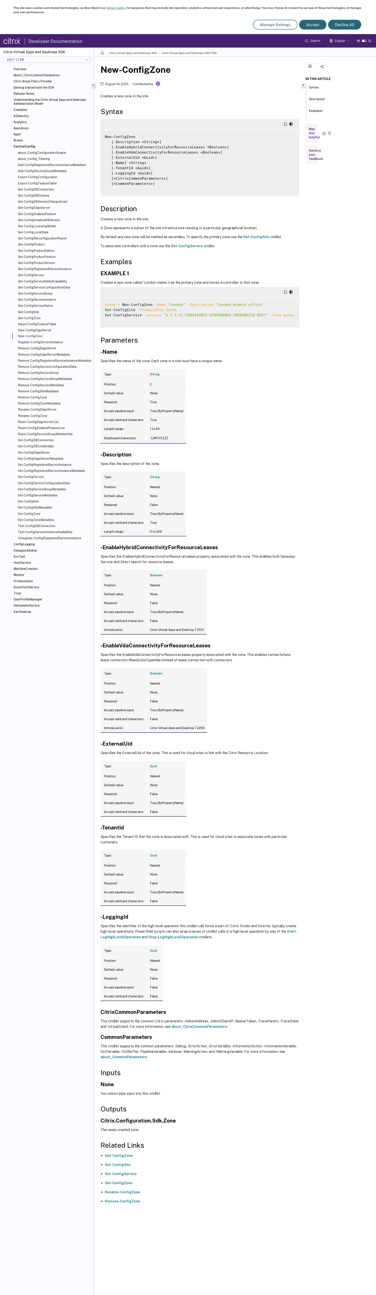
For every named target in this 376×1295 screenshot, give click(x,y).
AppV (17, 134)
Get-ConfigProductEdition (36, 250)
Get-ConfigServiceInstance (37, 299)
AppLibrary (21, 128)
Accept (312, 24)
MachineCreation (25, 568)
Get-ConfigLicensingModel (37, 226)
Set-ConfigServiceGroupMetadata (42, 489)
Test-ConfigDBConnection (36, 526)
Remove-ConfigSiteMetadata (38, 391)
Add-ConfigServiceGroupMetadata (42, 171)
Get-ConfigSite (28, 312)
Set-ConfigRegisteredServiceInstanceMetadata (51, 471)
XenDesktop (22, 612)
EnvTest (19, 556)
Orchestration (23, 581)
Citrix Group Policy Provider (32, 81)
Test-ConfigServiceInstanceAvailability (45, 532)
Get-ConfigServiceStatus (35, 305)
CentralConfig (24, 146)
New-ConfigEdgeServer (35, 330)
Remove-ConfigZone (32, 397)
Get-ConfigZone (29, 318)
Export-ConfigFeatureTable (37, 183)
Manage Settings (275, 24)
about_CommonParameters (124, 1057)
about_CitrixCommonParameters (36, 75)
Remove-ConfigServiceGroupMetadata (45, 379)
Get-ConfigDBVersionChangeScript (42, 201)
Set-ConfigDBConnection (36, 440)
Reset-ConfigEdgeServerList (38, 422)
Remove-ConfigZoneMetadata (39, 403)
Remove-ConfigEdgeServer (37, 348)
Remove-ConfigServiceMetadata (41, 385)
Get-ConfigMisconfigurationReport (42, 238)
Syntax (314, 87)
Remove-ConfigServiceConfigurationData (47, 366)
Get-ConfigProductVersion (36, 263)
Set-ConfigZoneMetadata (36, 520)
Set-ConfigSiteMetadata (35, 507)
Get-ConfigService (31, 275)
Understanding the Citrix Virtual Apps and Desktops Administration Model (49, 101)
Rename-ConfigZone (32, 416)
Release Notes (23, 93)
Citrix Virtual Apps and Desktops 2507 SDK (189, 53)
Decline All (344, 24)
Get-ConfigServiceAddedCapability (42, 281)
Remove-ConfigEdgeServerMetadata (44, 354)
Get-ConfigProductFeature (37, 257)
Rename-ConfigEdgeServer (37, 409)
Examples (20, 109)
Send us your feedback (316, 155)
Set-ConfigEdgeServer (34, 452)
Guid (153, 766)
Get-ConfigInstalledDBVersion (39, 220)
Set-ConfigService (31, 477)
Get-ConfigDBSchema (33, 195)
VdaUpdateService (26, 605)
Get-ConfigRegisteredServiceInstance (45, 269)
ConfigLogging (24, 544)
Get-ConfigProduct (31, 244)
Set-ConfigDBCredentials (36, 446)
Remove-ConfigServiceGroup (38, 373)
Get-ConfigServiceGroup (35, 293)
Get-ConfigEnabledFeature (37, 214)
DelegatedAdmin (25, 550)
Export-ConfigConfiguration (37, 177)
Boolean (156, 575)
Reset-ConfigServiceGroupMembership (45, 434)
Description (317, 99)
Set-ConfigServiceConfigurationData (44, 483)
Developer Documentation (55, 41)
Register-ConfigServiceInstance (40, 342)
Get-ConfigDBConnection (36, 189)
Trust (17, 593)
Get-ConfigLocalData (33, 232)
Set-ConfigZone (29, 514)
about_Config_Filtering (34, 159)
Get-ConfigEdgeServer (34, 207)
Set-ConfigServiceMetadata (37, 495)
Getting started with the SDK (33, 87)
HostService (22, 562)
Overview (19, 69)
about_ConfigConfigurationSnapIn (42, 152)
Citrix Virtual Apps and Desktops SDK (133, 53)
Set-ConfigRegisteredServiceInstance (44, 464)
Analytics (20, 122)
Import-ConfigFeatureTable (37, 324)
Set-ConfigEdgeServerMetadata (40, 458)
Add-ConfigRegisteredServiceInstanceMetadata (52, 165)
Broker (18, 140)
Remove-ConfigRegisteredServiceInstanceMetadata (54, 360)
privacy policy (116, 8)
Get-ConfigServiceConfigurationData (44, 287)
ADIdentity (21, 116)
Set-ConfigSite (28, 501)
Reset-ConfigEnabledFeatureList (41, 428)
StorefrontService (26, 587)
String (155, 374)
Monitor (18, 575)
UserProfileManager (27, 599)
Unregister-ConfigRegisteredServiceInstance (49, 538)
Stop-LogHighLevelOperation (173, 937)
